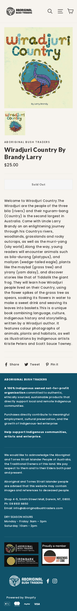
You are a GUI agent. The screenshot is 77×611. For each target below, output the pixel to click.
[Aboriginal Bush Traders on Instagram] (54, 580)
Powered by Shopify (21, 597)
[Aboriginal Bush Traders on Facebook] (48, 580)
